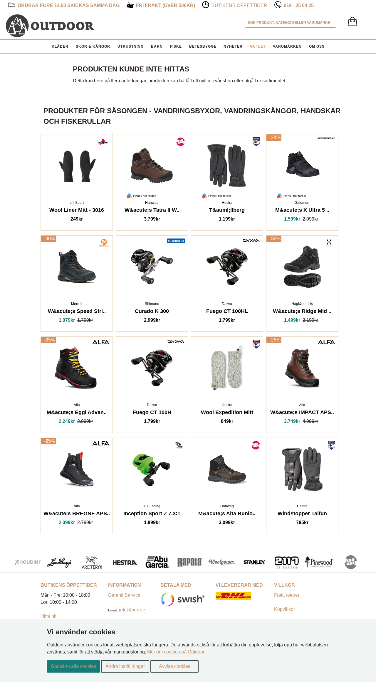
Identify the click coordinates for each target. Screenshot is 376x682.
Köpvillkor (284, 609)
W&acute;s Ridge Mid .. (302, 312)
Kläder (60, 46)
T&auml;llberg (227, 211)
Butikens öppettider (239, 5)
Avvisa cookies (174, 666)
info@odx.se (132, 609)
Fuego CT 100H (152, 413)
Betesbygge (202, 46)
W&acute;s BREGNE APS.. (76, 514)
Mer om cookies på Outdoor (175, 651)
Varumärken (287, 46)
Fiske (176, 46)
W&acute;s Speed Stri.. (77, 312)
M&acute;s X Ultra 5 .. (302, 211)
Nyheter (233, 46)
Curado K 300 (152, 312)
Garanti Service (124, 595)
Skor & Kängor (93, 46)
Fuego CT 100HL (227, 312)
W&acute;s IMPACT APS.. (302, 413)
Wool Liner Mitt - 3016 (76, 211)
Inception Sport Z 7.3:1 (151, 514)
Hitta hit (48, 616)
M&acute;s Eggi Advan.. (77, 413)
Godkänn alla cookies (73, 666)
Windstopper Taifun (302, 514)
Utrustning (131, 46)
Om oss (317, 46)
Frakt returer (286, 595)
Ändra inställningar (125, 666)
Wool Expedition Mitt (227, 413)
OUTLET (258, 46)
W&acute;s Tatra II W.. (152, 211)
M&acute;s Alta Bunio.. (227, 514)
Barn (157, 46)
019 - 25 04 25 (299, 5)
